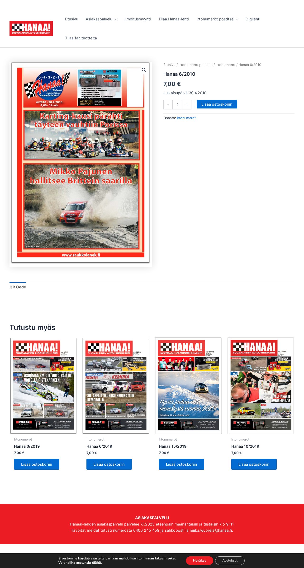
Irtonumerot (225, 65)
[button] (114, 18)
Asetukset (230, 560)
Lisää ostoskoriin (217, 104)
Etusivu (169, 65)
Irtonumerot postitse (196, 65)
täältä (96, 563)
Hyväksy (199, 560)
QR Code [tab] (18, 287)
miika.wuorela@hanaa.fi (211, 530)
